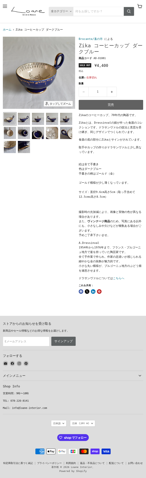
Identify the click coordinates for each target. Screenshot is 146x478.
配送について (116, 463)
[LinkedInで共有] (93, 291)
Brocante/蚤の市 (91, 39)
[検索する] (129, 11)
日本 (80, 423)
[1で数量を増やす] (112, 92)
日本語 (57, 423)
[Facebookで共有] (81, 291)
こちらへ (118, 278)
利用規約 (71, 463)
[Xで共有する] (87, 291)
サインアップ (63, 341)
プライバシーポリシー (49, 463)
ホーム (7, 29)
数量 (81, 83)
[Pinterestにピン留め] (99, 291)
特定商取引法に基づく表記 (18, 463)
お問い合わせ (135, 463)
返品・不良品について (92, 463)
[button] (9, 118)
